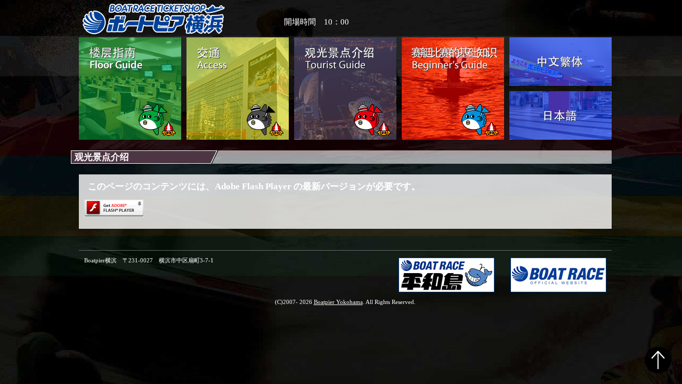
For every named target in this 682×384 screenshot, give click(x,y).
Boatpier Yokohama (338, 302)
